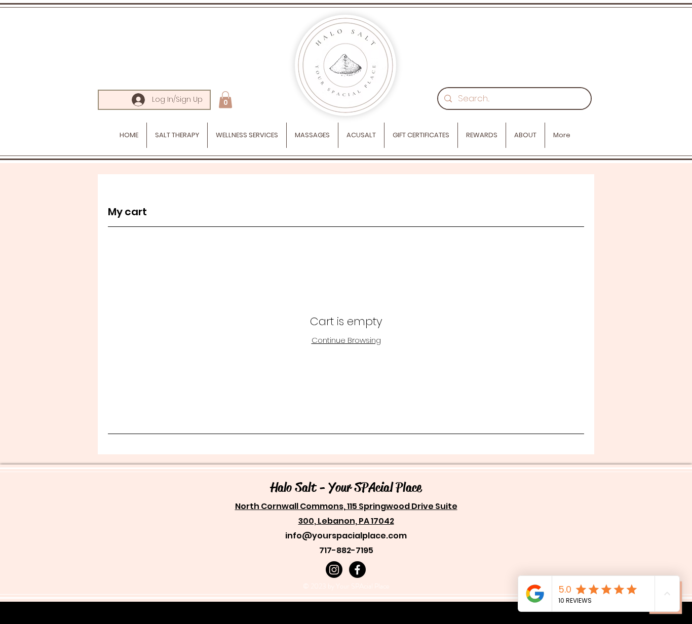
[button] (225, 99)
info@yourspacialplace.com (346, 535)
